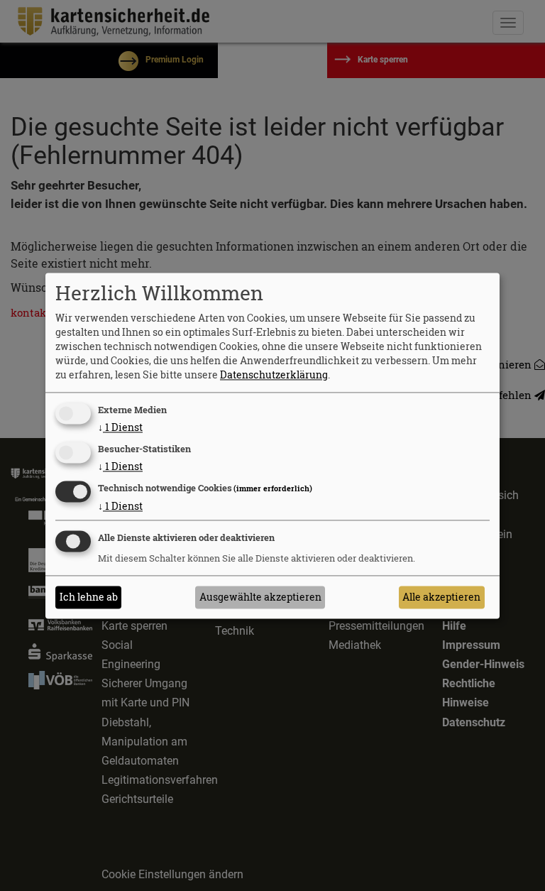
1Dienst (120, 427)
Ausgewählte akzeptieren (260, 596)
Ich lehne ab (89, 596)
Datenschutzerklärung (274, 375)
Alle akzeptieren (441, 596)
